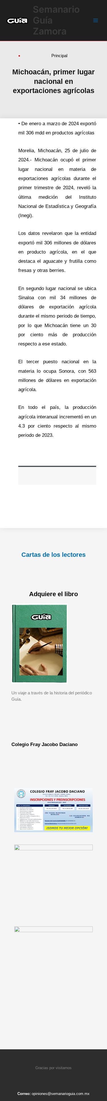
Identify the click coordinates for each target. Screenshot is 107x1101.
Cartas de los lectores (53, 554)
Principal (59, 55)
